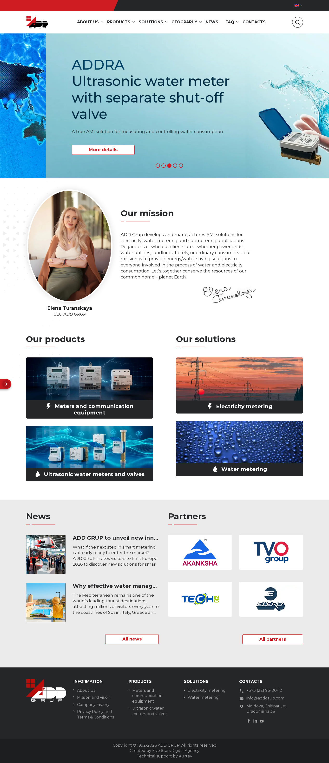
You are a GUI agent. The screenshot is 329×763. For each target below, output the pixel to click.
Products (118, 22)
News (212, 22)
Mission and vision (93, 697)
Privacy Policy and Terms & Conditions (95, 714)
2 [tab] (163, 165)
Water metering (203, 697)
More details (57, 149)
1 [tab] (158, 165)
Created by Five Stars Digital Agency (164, 750)
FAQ (229, 22)
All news (132, 639)
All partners (272, 639)
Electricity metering (207, 690)
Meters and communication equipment (147, 696)
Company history (93, 704)
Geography (184, 22)
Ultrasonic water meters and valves (149, 711)
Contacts (254, 22)
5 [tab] (181, 165)
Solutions (151, 22)
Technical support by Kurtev (164, 756)
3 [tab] (169, 165)
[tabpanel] (164, 105)
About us (88, 22)
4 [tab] (175, 165)
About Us (86, 690)
